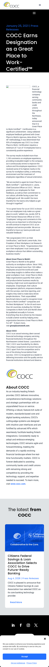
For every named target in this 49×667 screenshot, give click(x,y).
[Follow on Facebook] (20, 625)
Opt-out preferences (18, 663)
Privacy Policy (32, 663)
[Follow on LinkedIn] (13, 625)
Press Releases (30, 578)
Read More (16, 602)
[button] (45, 638)
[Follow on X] (36, 625)
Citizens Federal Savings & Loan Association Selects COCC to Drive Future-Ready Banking (22, 565)
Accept (24, 656)
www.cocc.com (18, 484)
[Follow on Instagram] (28, 625)
